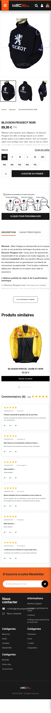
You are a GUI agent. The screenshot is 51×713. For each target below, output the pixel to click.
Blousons (12, 109)
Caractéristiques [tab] (30, 232)
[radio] (4, 157)
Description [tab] (8, 232)
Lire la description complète (25, 299)
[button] (46, 44)
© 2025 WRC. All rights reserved (25, 693)
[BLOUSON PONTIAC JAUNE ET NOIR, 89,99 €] (25, 351)
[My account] (42, 5)
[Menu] (5, 5)
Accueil (3, 109)
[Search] (36, 5)
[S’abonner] (45, 583)
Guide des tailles (42, 150)
